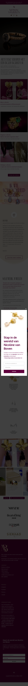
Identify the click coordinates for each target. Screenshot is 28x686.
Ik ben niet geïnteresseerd (14, 377)
